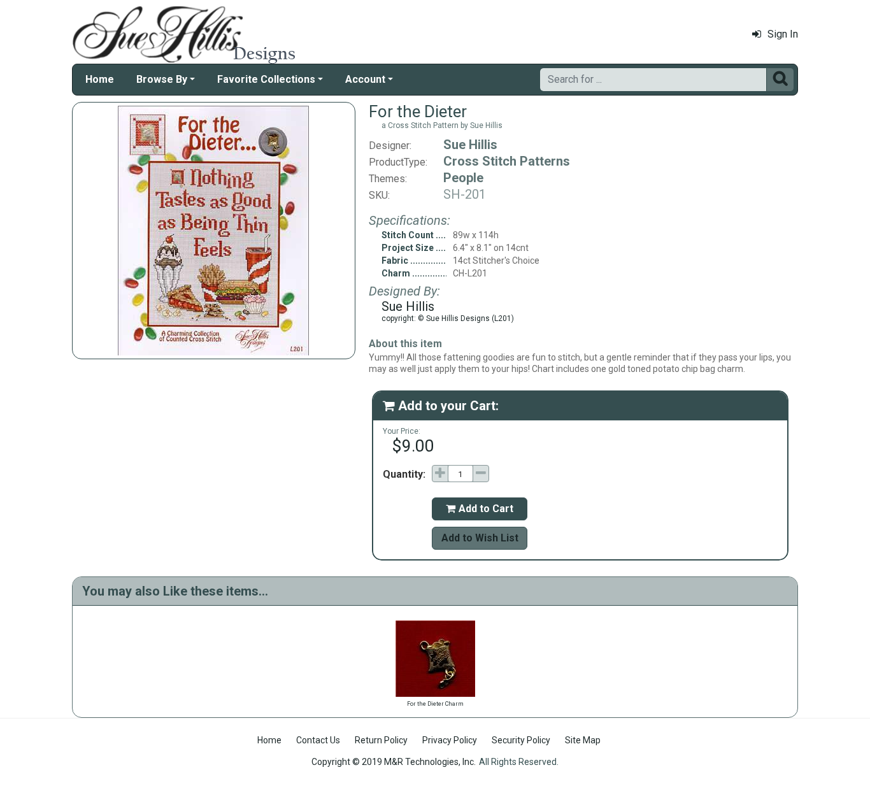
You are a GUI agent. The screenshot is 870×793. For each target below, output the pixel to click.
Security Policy (521, 740)
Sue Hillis (470, 144)
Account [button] (365, 79)
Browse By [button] (161, 79)
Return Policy (381, 740)
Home (99, 79)
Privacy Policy (449, 740)
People (463, 177)
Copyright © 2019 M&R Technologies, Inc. (393, 762)
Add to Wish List (479, 538)
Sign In (782, 34)
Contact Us (318, 740)
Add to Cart (479, 509)
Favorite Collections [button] (266, 79)
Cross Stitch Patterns (506, 161)
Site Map (583, 740)
